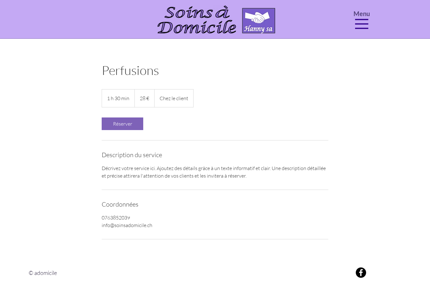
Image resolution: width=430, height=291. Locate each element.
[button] (361, 24)
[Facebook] (361, 272)
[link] (122, 123)
